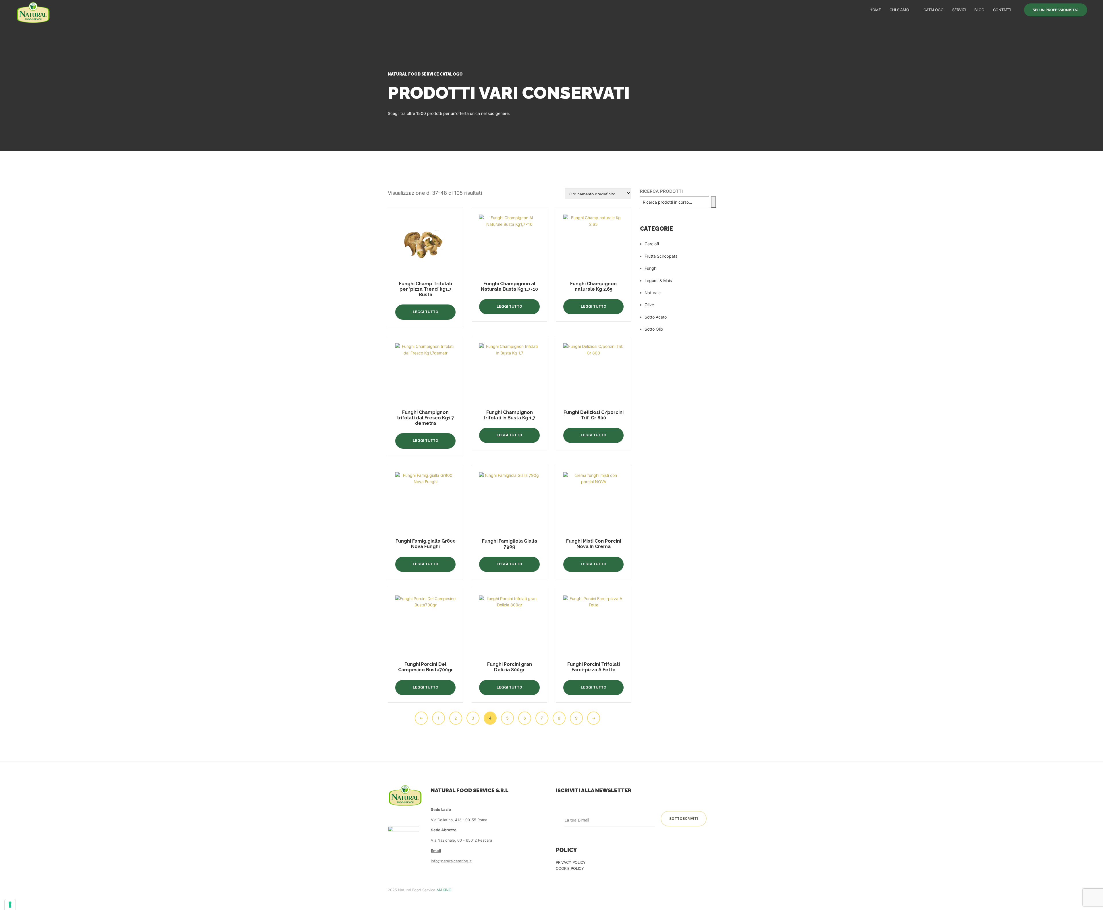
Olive (649, 304)
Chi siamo (899, 9)
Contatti (1002, 9)
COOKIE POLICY (570, 868)
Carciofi (652, 243)
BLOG (979, 9)
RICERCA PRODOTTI (661, 191)
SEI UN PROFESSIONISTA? (1056, 10)
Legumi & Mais (658, 280)
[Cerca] (713, 202)
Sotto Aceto (656, 317)
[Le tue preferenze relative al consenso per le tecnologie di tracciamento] (10, 904)
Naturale (653, 292)
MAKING (444, 890)
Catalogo (933, 9)
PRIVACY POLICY (571, 862)
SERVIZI (959, 9)
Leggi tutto (425, 312)
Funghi (651, 268)
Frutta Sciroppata (661, 256)
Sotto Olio (654, 329)
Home (875, 9)
